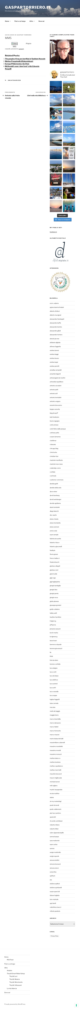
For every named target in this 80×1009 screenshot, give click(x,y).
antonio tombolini (55, 397)
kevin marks (54, 633)
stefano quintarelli (56, 887)
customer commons (56, 480)
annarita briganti (55, 374)
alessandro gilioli (55, 331)
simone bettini (54, 860)
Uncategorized (14, 80)
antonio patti (54, 389)
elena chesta (54, 519)
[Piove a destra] (56, 100)
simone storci (54, 868)
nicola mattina (54, 793)
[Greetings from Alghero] (56, 153)
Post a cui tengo (20, 21)
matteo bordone (55, 762)
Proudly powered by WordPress (14, 1004)
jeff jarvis (53, 625)
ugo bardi (53, 903)
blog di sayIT (54, 413)
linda (51, 656)
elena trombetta (55, 523)
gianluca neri (54, 570)
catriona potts (54, 433)
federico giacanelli (56, 546)
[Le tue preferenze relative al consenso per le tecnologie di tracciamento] (76, 1005)
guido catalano (55, 609)
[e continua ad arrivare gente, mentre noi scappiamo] (56, 113)
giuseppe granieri (55, 605)
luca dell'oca (54, 680)
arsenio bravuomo (56, 405)
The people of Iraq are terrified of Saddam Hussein (25, 59)
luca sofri (53, 688)
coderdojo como (55, 468)
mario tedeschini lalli (56, 738)
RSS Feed (10, 960)
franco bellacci (55, 558)
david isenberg (54, 495)
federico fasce (54, 542)
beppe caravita (55, 409)
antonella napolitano (56, 382)
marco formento (55, 731)
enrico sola (53, 531)
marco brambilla (55, 719)
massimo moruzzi (56, 754)
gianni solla (53, 574)
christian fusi (54, 456)
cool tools (53, 476)
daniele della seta (55, 488)
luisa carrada (54, 703)
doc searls (53, 515)
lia (50, 652)
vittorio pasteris (55, 911)
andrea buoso (54, 358)
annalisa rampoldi (55, 370)
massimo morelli (55, 750)
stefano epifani (55, 884)
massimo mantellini (56, 746)
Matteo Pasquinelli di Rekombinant (19, 61)
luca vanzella (54, 691)
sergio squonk (54, 856)
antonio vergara (55, 401)
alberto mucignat (55, 315)
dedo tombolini (55, 507)
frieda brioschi (54, 562)
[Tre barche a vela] (69, 127)
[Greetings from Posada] (56, 140)
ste (51, 880)
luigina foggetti (55, 699)
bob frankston (54, 417)
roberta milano (54, 825)
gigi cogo (53, 578)
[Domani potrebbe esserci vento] (69, 193)
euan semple (54, 534)
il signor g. (53, 621)
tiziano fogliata (54, 895)
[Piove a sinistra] (69, 100)
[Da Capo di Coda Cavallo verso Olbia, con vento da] (69, 87)
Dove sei (41, 21)
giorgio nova (54, 597)
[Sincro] (69, 206)
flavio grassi (54, 554)
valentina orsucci (55, 907)
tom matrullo (54, 899)
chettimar (53, 440)
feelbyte (52, 550)
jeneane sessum (55, 629)
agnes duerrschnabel (57, 307)
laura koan (53, 640)
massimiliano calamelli (57, 742)
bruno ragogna (54, 421)
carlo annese (54, 425)
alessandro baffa (55, 323)
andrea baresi (54, 350)
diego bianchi (54, 511)
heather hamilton (55, 617)
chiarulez (53, 444)
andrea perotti (54, 366)
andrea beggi (54, 354)
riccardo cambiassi (56, 821)
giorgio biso (53, 589)
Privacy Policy (54, 936)
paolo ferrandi (54, 805)
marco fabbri (54, 727)
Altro (31, 21)
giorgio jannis (54, 593)
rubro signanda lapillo (57, 833)
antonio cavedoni (55, 385)
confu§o (52, 472)
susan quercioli (55, 891)
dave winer (53, 491)
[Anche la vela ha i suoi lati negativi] (56, 193)
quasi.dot (53, 817)
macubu (52, 707)
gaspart (21, 49)
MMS (14, 46)
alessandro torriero (56, 334)
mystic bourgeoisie (56, 789)
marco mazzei (54, 734)
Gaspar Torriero (24, 35)
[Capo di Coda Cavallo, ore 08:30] (69, 113)
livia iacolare (54, 660)
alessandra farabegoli (57, 319)
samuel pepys (54, 836)
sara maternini (54, 840)
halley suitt (53, 613)
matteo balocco (55, 758)
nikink (52, 797)
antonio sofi (54, 393)
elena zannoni (54, 527)
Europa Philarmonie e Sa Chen (17, 64)
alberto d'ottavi (55, 311)
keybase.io (53, 232)
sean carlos (53, 844)
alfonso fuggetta (55, 346)
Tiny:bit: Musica (14, 979)
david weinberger (55, 499)
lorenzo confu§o (55, 664)
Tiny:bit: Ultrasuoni (15, 985)
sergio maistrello (55, 852)
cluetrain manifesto (56, 460)
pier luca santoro (55, 813)
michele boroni (55, 782)
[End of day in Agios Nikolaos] (56, 206)
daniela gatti (54, 484)
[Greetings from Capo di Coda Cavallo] (69, 166)
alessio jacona (54, 338)
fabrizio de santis (55, 538)
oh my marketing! (55, 801)
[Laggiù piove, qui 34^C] (56, 127)
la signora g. (54, 636)
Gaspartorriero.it (28, 7)
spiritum (52, 876)
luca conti (53, 672)
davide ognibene (55, 503)
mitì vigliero (53, 785)
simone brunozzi (55, 864)
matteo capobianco (56, 766)
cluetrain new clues (56, 464)
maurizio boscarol (56, 774)
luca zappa (53, 695)
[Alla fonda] (56, 87)
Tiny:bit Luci (13, 976)
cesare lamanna (55, 437)
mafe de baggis (55, 711)
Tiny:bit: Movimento (15, 982)
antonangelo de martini (57, 378)
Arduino (9, 970)
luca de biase (54, 676)
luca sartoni (54, 684)
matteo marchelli (55, 770)
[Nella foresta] (69, 179)
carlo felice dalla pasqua (58, 429)
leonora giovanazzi (56, 648)
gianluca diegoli (55, 566)
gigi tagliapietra (55, 582)
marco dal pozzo (55, 723)
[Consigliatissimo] (56, 179)
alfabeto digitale (55, 342)
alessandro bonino (56, 327)
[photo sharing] (15, 44)
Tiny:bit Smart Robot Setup (16, 973)
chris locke (53, 452)
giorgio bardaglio (55, 585)
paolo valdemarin (55, 809)
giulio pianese (54, 601)
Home (7, 21)
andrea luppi (54, 362)
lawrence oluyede (55, 644)
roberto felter (54, 829)
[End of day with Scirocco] (69, 140)
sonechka (53, 872)
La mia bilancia (12, 988)
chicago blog (54, 448)
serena (52, 848)
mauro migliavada (56, 778)
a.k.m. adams (54, 303)
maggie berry (54, 715)
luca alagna (53, 668)
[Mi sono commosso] (69, 153)
